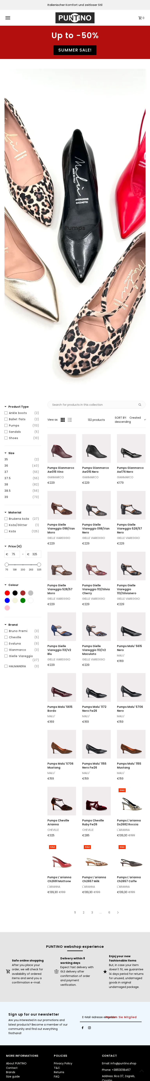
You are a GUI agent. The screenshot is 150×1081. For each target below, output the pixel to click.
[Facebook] (82, 1028)
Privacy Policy (63, 1063)
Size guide (13, 1076)
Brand (13, 625)
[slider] (7, 565)
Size (11, 453)
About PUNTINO (16, 1063)
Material (14, 512)
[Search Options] (141, 405)
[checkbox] (21, 413)
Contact (12, 1068)
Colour (13, 585)
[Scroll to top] (141, 1070)
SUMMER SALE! (75, 50)
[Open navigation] (29, 18)
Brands (10, 1072)
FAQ (56, 1076)
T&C (57, 1068)
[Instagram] (89, 1028)
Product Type (18, 407)
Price (15, 546)
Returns (59, 1072)
